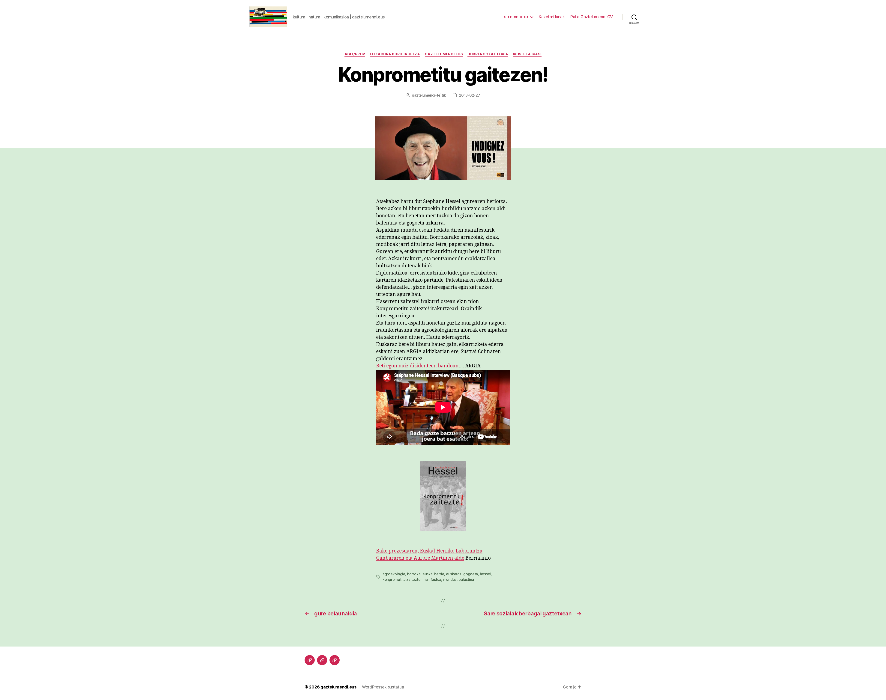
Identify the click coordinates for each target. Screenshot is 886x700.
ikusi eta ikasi (527, 54)
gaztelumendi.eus (444, 54)
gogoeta (470, 574)
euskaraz (453, 574)
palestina (466, 579)
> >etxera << (515, 16)
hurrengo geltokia (487, 54)
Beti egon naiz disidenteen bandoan (417, 366)
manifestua (431, 579)
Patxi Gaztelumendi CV (591, 16)
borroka (413, 574)
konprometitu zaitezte (401, 579)
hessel (485, 574)
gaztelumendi (423, 95)
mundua (450, 579)
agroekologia (394, 574)
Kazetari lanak (552, 16)
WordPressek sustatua (383, 687)
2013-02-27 (469, 95)
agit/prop (354, 54)
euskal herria (433, 574)
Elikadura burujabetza (395, 54)
